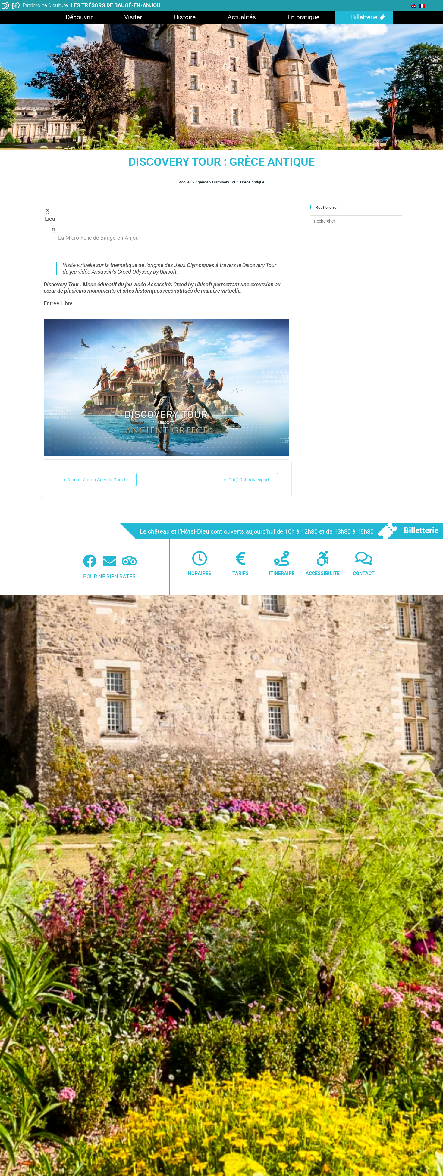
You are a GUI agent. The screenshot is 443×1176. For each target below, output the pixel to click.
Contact (364, 573)
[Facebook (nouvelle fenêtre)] (89, 561)
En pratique (303, 17)
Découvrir (79, 17)
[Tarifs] (240, 558)
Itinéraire (281, 573)
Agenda (201, 182)
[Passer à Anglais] (413, 5)
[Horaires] (199, 558)
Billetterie (364, 17)
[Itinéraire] (281, 558)
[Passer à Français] (422, 5)
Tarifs (240, 573)
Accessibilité (323, 573)
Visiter (133, 17)
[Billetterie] (387, 530)
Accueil (185, 182)
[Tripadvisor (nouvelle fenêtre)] (129, 561)
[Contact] (363, 558)
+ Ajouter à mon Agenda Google (95, 479)
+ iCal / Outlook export (246, 479)
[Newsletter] (109, 561)
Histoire (185, 17)
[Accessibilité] (322, 558)
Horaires (199, 573)
